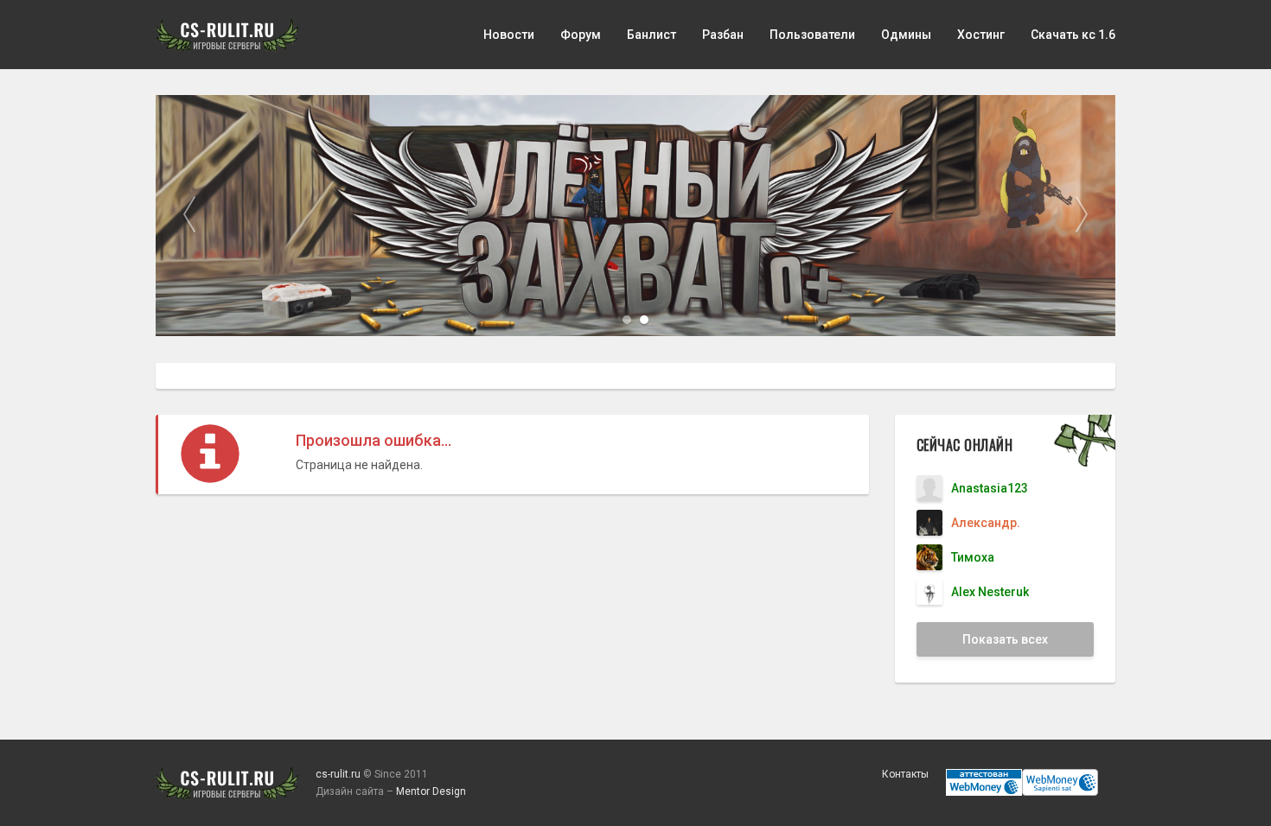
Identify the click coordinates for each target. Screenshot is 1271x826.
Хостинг (981, 34)
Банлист (651, 34)
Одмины (906, 34)
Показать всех (1005, 639)
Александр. (985, 523)
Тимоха (972, 557)
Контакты (905, 774)
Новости (508, 34)
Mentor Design (431, 791)
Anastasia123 (989, 488)
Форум (580, 34)
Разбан (723, 34)
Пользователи (812, 34)
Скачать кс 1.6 (1073, 34)
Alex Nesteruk (990, 592)
